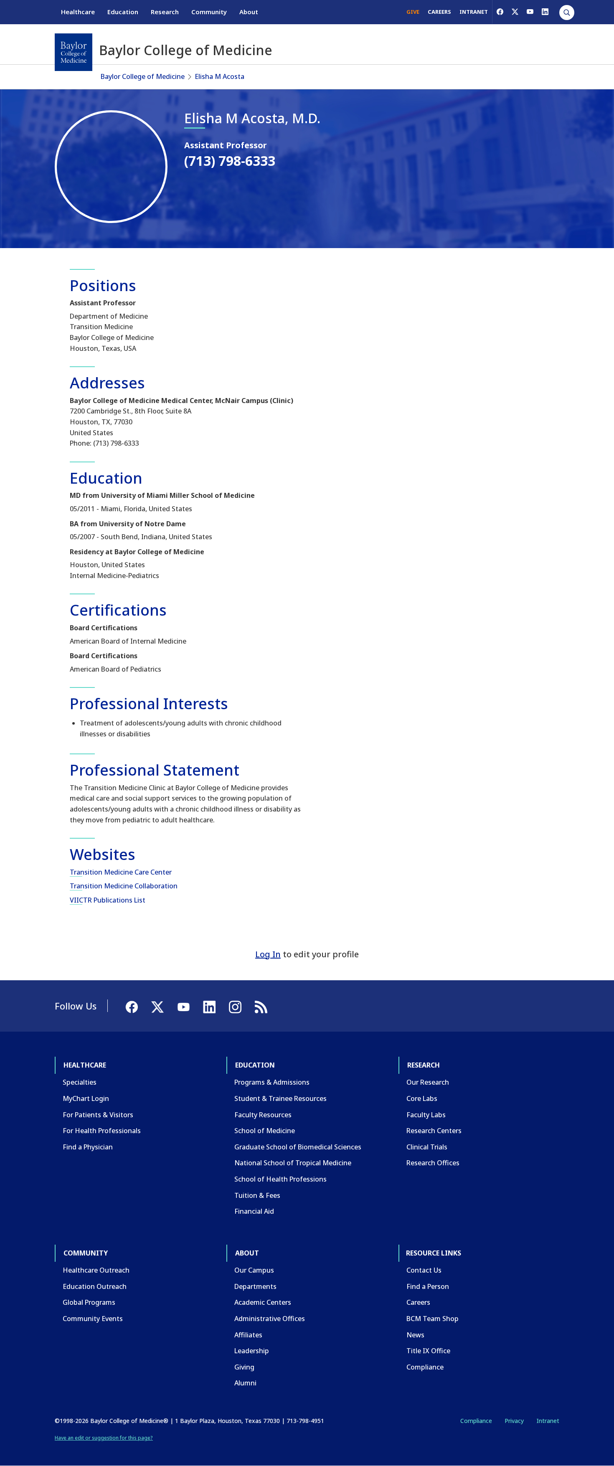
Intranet (547, 1421)
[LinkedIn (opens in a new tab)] (545, 11)
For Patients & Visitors (98, 1114)
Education (122, 12)
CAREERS (439, 11)
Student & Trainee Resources (280, 1098)
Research (165, 12)
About (248, 12)
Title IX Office (428, 1350)
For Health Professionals (102, 1130)
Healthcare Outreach (96, 1270)
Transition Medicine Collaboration (124, 885)
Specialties (79, 1082)
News (415, 1334)
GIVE (412, 11)
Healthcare (78, 12)
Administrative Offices (269, 1318)
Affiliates (248, 1334)
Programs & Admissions (272, 1082)
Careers (418, 1302)
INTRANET (473, 11)
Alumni (245, 1382)
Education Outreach (95, 1286)
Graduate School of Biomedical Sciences (297, 1146)
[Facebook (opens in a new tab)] (500, 11)
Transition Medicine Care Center (121, 872)
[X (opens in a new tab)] (515, 11)
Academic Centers (262, 1302)
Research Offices (432, 1162)
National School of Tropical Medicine (292, 1162)
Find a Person (427, 1286)
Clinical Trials (426, 1146)
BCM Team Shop (432, 1318)
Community (209, 12)
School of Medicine (264, 1130)
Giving (244, 1367)
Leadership (251, 1350)
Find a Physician (88, 1146)
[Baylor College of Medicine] (73, 52)
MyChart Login (86, 1098)
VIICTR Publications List (107, 900)
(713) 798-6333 (229, 161)
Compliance (425, 1367)
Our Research (427, 1082)
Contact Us (423, 1270)
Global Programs (89, 1302)
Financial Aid (254, 1211)
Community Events (93, 1318)
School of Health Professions (280, 1179)
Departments (255, 1286)
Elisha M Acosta (219, 76)
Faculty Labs (426, 1114)
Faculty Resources (263, 1114)
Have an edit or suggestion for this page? (104, 1437)
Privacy (514, 1421)
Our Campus (254, 1270)
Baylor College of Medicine (143, 76)
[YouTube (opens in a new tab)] (530, 11)
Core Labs (421, 1098)
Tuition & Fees (257, 1195)
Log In (268, 954)
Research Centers (434, 1130)
